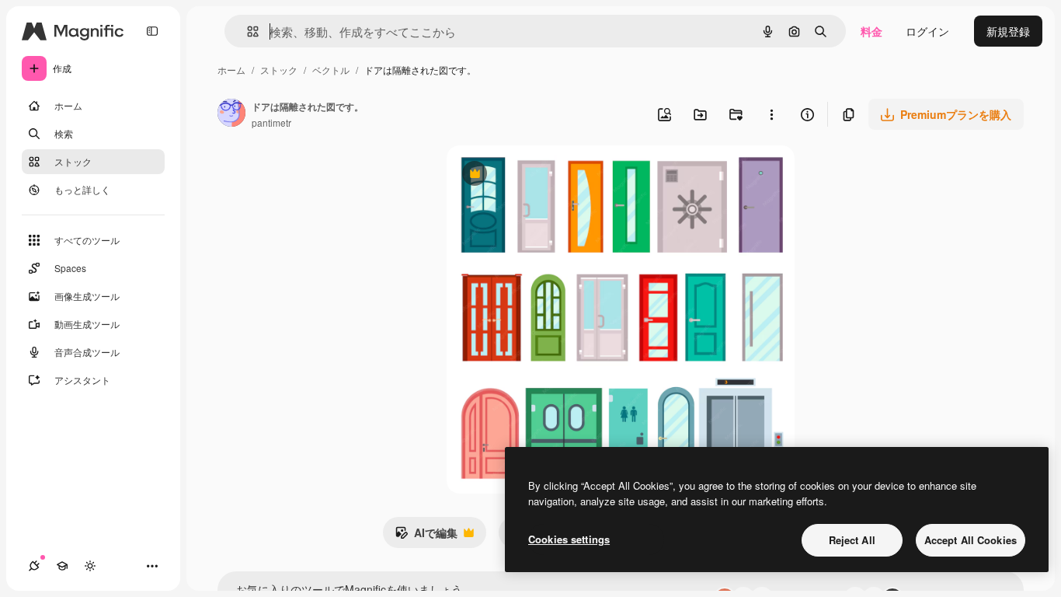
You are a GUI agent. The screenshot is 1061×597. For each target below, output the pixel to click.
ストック (278, 69)
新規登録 (1008, 31)
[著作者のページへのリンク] (231, 114)
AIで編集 (426, 536)
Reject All (852, 539)
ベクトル (331, 69)
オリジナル (553, 175)
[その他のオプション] (771, 114)
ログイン (927, 31)
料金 (871, 31)
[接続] (34, 565)
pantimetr (271, 122)
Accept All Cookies (970, 539)
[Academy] (62, 565)
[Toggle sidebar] (152, 31)
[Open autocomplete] (246, 31)
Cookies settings (569, 539)
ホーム (231, 69)
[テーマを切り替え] (90, 565)
